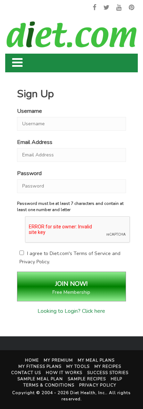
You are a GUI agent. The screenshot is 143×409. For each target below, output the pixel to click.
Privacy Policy (34, 261)
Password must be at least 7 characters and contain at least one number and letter (70, 206)
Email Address (34, 142)
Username (29, 111)
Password (29, 173)
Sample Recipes (87, 379)
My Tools (78, 366)
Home (32, 360)
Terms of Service (92, 253)
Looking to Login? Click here (71, 311)
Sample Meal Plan (40, 379)
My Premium (58, 360)
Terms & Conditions (48, 385)
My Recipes (107, 366)
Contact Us (26, 372)
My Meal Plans (96, 360)
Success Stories (107, 372)
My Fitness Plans (39, 366)
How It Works (64, 372)
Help (116, 379)
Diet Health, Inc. (88, 393)
